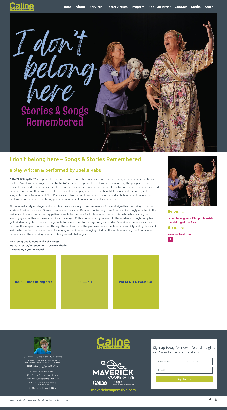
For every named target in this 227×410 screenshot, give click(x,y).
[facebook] (170, 239)
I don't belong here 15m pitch (186, 218)
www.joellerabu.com (180, 234)
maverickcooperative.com (113, 390)
